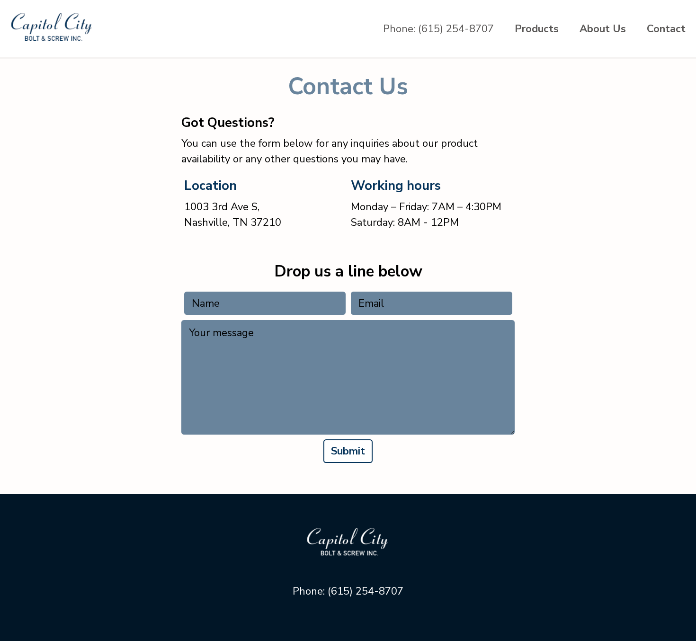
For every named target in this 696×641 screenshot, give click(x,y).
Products (537, 29)
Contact (666, 29)
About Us (603, 29)
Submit (348, 451)
